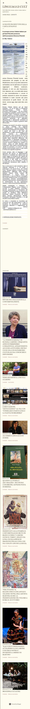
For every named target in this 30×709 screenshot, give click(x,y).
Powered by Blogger (16, 704)
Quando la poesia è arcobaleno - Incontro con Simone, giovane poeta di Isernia (14, 484)
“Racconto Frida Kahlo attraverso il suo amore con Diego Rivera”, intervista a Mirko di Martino (14, 650)
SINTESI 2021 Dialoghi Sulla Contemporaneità (14, 301)
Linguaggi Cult (15, 6)
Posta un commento (13, 304)
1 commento (11, 382)
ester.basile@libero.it (9, 209)
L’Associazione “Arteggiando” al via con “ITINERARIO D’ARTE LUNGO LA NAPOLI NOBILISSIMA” (14, 410)
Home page (6, 14)
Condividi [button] (5, 223)
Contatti (14, 14)
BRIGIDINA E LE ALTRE (11, 691)
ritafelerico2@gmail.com (15, 208)
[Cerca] (26, 2)
